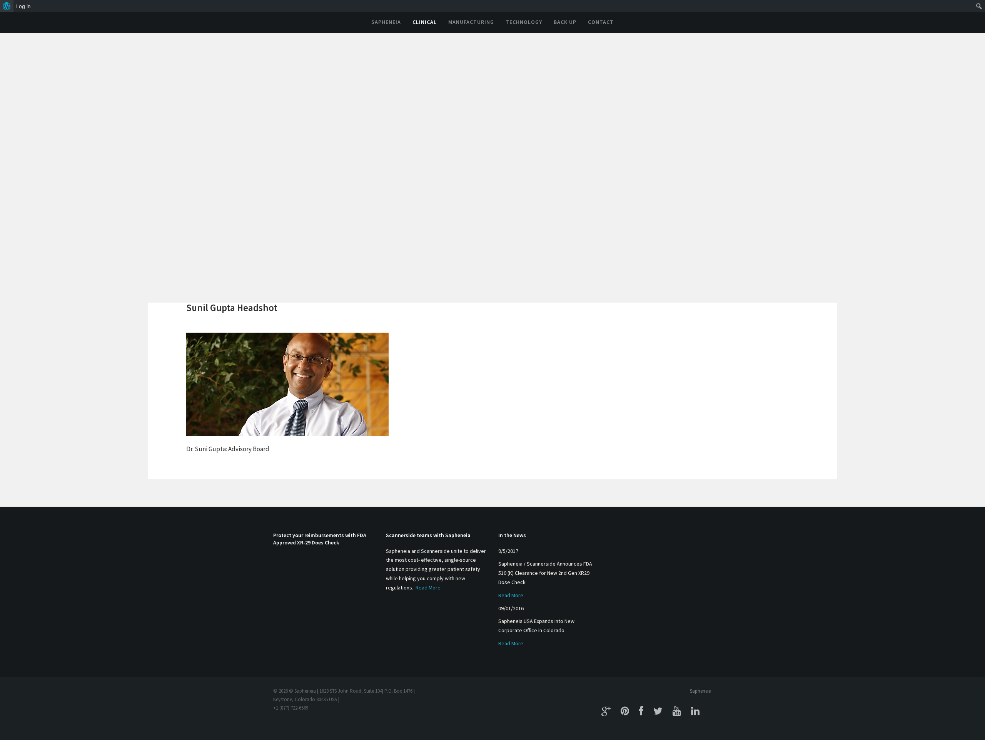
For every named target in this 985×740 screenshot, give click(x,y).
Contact (601, 21)
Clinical (424, 21)
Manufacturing (471, 21)
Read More (428, 587)
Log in (23, 6)
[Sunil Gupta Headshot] (287, 383)
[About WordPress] (6, 6)
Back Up (565, 21)
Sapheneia (386, 21)
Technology (524, 21)
